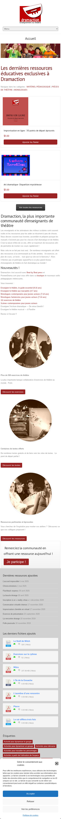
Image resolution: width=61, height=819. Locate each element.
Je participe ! (16, 562)
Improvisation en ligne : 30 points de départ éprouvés (29, 130)
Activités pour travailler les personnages (20, 751)
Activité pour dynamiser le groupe (17, 742)
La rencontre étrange (11, 619)
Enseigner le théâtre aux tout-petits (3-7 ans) (19, 291)
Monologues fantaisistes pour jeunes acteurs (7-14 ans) (23, 297)
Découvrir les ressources (14, 538)
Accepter (30, 793)
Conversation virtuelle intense (15, 605)
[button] (56, 763)
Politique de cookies (30, 815)
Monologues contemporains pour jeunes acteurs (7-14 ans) (25, 294)
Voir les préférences (30, 809)
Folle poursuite (9, 623)
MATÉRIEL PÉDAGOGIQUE (38, 87)
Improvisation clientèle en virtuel (16, 609)
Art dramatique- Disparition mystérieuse (23, 184)
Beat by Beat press (35, 272)
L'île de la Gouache (22, 680)
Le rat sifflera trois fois (24, 719)
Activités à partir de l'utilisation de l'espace (21, 755)
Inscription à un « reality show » (16, 600)
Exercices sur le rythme (25, 654)
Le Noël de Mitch (21, 641)
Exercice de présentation (13, 614)
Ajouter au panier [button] (30, 142)
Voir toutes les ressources (30, 207)
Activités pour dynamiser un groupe (18, 746)
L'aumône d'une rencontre (26, 693)
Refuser (30, 801)
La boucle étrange (10, 595)
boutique (40, 276)
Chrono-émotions (10, 586)
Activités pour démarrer (45, 746)
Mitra (16, 667)
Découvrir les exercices (13, 392)
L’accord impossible (11, 581)
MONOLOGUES (20, 90)
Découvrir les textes (11, 465)
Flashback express (10, 591)
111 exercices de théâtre (11, 300)
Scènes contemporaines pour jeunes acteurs (19, 303)
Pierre (16, 706)
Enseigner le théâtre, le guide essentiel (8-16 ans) (21, 288)
